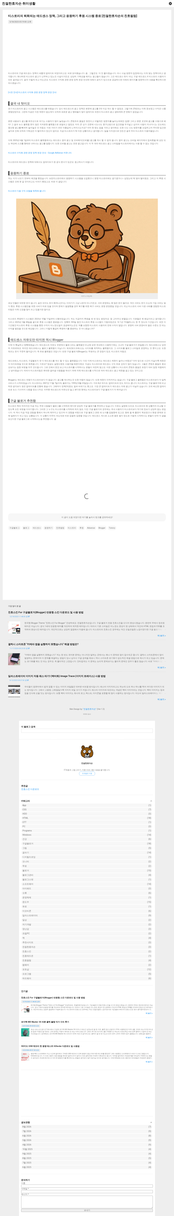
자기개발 (86, 924)
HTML (86, 818)
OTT (86, 822)
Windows (86, 835)
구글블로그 (14, 528)
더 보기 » (149, 1013)
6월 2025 (26, 1167)
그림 (86, 848)
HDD (86, 813)
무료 (86, 866)
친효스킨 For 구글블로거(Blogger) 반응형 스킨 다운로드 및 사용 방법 (53, 997)
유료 (86, 906)
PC (86, 826)
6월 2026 (26, 1135)
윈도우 (86, 902)
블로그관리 (86, 875)
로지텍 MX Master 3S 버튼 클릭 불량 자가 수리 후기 (45, 1022)
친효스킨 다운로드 (30, 789)
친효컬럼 (86, 960)
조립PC (86, 933)
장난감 (86, 929)
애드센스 (37, 528)
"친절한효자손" (89, 709)
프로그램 (86, 974)
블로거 (86, 870)
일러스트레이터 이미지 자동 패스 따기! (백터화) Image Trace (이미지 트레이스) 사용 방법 (57, 676)
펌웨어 (86, 965)
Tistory (112, 528)
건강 (86, 839)
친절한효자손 (87, 763)
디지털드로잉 (86, 857)
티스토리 (72, 528)
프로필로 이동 (87, 773)
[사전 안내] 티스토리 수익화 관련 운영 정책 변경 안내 (32, 92)
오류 (86, 893)
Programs (86, 830)
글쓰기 (86, 852)
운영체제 (86, 897)
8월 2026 (26, 1126)
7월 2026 (26, 1131)
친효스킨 (86, 951)
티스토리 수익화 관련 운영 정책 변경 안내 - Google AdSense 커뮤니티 (40, 153)
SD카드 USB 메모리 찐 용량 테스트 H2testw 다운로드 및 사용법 (50, 1046)
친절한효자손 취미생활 (18, 3)
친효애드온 (86, 956)
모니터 (86, 861)
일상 (86, 920)
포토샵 (86, 969)
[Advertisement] (87, 1093)
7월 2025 (26, 1162)
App (86, 805)
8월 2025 (26, 1158)
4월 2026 (26, 1144)
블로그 (26, 528)
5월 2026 (26, 1140)
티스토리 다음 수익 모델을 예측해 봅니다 (27, 191)
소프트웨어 (86, 884)
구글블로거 (86, 843)
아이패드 (86, 888)
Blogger (102, 528)
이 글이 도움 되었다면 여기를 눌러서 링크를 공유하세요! (87, 517)
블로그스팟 (86, 879)
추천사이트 (86, 942)
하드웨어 (86, 978)
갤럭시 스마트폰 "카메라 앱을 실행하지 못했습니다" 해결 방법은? (43, 644)
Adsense (91, 528)
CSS (86, 809)
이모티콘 (86, 911)
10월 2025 (27, 1149)
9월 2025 (26, 1153)
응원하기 (48, 528)
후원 (82, 528)
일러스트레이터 (86, 915)
